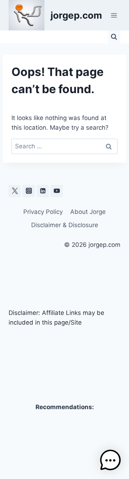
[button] (110, 460)
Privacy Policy (43, 211)
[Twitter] (15, 191)
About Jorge (88, 211)
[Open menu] (113, 15)
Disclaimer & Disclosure (64, 225)
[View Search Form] (114, 36)
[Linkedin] (43, 191)
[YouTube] (57, 191)
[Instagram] (29, 191)
